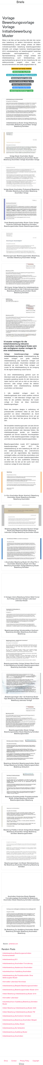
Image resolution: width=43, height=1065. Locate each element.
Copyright (36, 1061)
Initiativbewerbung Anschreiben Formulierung (17, 963)
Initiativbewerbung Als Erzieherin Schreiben (17, 1016)
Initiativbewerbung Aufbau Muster (14, 1024)
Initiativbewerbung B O (10, 959)
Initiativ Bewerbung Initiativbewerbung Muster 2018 (19, 994)
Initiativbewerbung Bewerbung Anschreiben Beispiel (20, 1020)
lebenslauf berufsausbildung (21, 84)
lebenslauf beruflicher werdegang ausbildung (21, 75)
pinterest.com (13, 944)
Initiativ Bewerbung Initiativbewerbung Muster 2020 (19, 1008)
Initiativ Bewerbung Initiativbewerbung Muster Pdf (19, 1012)
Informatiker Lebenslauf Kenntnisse (14, 982)
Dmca (6, 1061)
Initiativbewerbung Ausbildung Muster (15, 1032)
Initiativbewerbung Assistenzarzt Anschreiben (17, 967)
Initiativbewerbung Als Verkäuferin (14, 1028)
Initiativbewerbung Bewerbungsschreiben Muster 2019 (20, 990)
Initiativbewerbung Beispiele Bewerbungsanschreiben (20, 986)
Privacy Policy (24, 1061)
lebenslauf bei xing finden (21, 72)
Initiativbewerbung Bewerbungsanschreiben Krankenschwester (17, 954)
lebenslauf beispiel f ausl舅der (21, 78)
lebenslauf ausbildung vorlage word (21, 81)
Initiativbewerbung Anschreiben (13, 1036)
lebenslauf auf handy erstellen (21, 69)
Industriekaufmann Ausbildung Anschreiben (17, 971)
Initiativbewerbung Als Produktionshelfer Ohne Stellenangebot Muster (18, 976)
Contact (13, 1061)
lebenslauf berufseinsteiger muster (21, 91)
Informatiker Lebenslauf (10, 998)
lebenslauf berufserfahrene (21, 88)
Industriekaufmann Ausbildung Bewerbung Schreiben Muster (20, 1003)
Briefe (20, 2)
